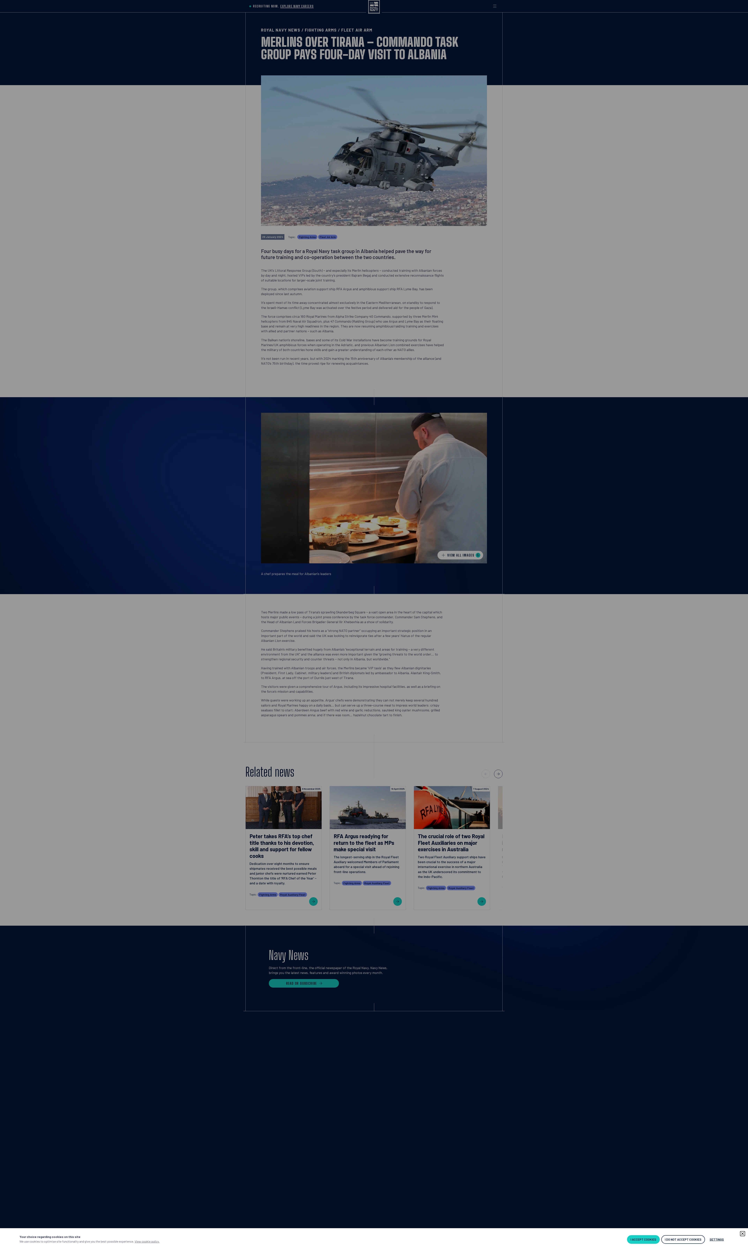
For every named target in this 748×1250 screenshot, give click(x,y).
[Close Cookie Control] (742, 1233)
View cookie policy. (147, 1241)
